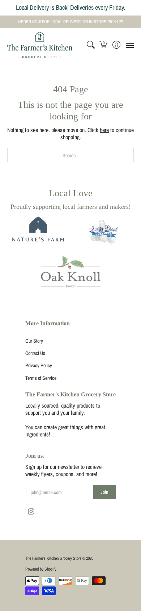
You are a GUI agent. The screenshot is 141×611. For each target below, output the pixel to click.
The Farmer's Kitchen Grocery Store (53, 558)
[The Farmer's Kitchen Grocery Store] (39, 45)
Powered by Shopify (40, 569)
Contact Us (35, 353)
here (104, 130)
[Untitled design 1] (104, 233)
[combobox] (70, 155)
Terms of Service (40, 378)
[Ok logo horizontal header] (71, 271)
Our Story (34, 341)
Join (104, 492)
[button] (103, 45)
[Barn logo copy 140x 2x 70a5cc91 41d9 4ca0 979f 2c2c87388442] (37, 233)
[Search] (90, 45)
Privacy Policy (38, 365)
